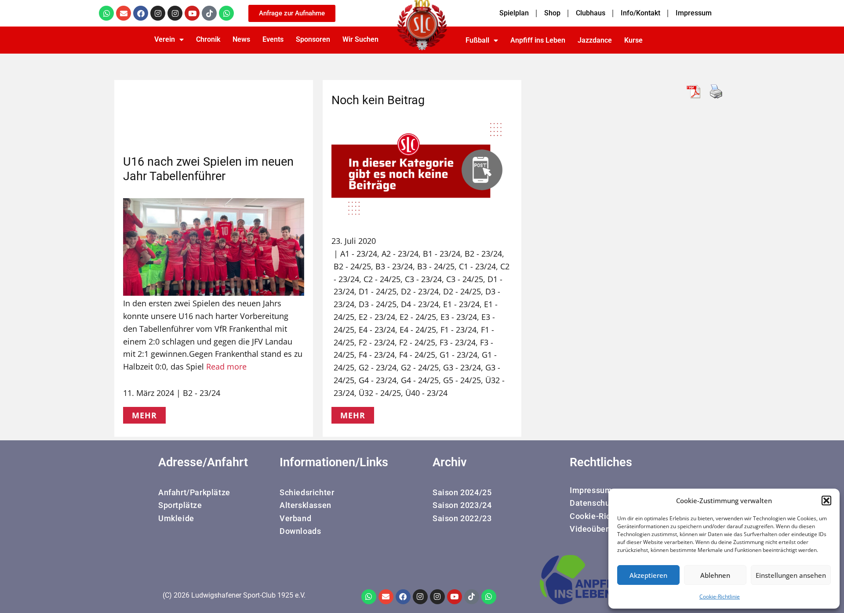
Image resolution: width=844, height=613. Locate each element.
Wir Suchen (360, 39)
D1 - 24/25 (378, 291)
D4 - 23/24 (420, 304)
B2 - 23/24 (201, 393)
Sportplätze (180, 505)
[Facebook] (140, 13)
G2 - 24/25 (420, 367)
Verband (295, 518)
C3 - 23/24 (423, 279)
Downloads (300, 531)
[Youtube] (192, 13)
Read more (226, 366)
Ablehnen (715, 575)
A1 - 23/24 (358, 253)
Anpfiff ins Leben (537, 40)
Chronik (208, 39)
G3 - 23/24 (462, 367)
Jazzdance (595, 40)
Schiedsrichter (307, 492)
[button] (826, 500)
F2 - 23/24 (377, 342)
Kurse (633, 40)
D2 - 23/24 (420, 291)
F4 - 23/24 (377, 354)
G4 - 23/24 (378, 380)
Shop (552, 13)
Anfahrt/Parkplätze (194, 492)
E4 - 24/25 (418, 329)
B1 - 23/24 (441, 253)
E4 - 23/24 (377, 329)
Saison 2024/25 (462, 492)
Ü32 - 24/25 (380, 393)
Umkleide (176, 518)
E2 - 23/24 (377, 317)
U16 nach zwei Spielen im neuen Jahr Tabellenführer (208, 169)
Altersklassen (305, 505)
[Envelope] (123, 13)
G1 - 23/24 (458, 354)
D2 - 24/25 (462, 291)
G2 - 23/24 (378, 367)
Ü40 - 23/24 (426, 393)
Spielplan (514, 13)
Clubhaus (590, 13)
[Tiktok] (209, 13)
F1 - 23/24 (458, 329)
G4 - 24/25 (420, 380)
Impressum (694, 13)
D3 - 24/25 (378, 304)
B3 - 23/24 (394, 266)
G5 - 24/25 (462, 380)
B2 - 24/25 (352, 266)
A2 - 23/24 (400, 253)
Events (273, 39)
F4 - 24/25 (417, 354)
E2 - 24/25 (418, 317)
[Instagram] (157, 13)
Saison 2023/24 (462, 505)
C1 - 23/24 (477, 266)
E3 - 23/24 (458, 317)
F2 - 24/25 (417, 342)
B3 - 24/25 (436, 266)
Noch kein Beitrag (378, 100)
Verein (164, 39)
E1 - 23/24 (461, 304)
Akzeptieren (648, 575)
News (241, 39)
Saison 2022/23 (462, 518)
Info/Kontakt (640, 13)
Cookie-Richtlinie (719, 596)
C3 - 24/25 (464, 279)
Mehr (144, 415)
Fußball (477, 40)
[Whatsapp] (106, 13)
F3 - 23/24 (458, 342)
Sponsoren (313, 39)
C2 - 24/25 (382, 279)
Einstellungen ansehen (791, 575)
